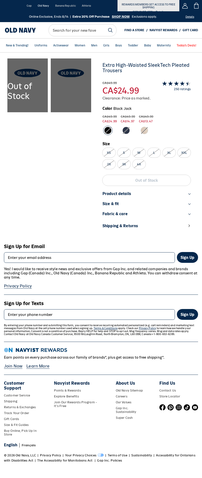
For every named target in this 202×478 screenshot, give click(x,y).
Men (94, 45)
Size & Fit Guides (16, 425)
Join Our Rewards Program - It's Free (75, 404)
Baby (147, 45)
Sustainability (141, 455)
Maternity (164, 45)
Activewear (61, 45)
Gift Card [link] (190, 30)
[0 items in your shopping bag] (196, 5)
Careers (121, 396)
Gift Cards (11, 419)
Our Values (123, 402)
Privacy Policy (18, 285)
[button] (49, 148)
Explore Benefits (66, 396)
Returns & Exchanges (20, 407)
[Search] (110, 30)
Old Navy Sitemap (129, 390)
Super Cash (124, 418)
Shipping (10, 401)
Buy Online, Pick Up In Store (20, 432)
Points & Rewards (67, 390)
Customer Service (17, 395)
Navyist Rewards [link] (163, 30)
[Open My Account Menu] (185, 5)
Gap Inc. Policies (109, 460)
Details (189, 16)
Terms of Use (117, 455)
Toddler (133, 45)
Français (29, 445)
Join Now (13, 366)
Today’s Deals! (186, 45)
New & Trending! (17, 45)
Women (80, 45)
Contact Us (167, 390)
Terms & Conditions (106, 328)
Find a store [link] (134, 30)
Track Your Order (16, 413)
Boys (118, 45)
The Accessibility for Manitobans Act (65, 460)
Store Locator (169, 396)
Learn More (38, 366)
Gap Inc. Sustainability (126, 410)
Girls (106, 45)
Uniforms (40, 45)
